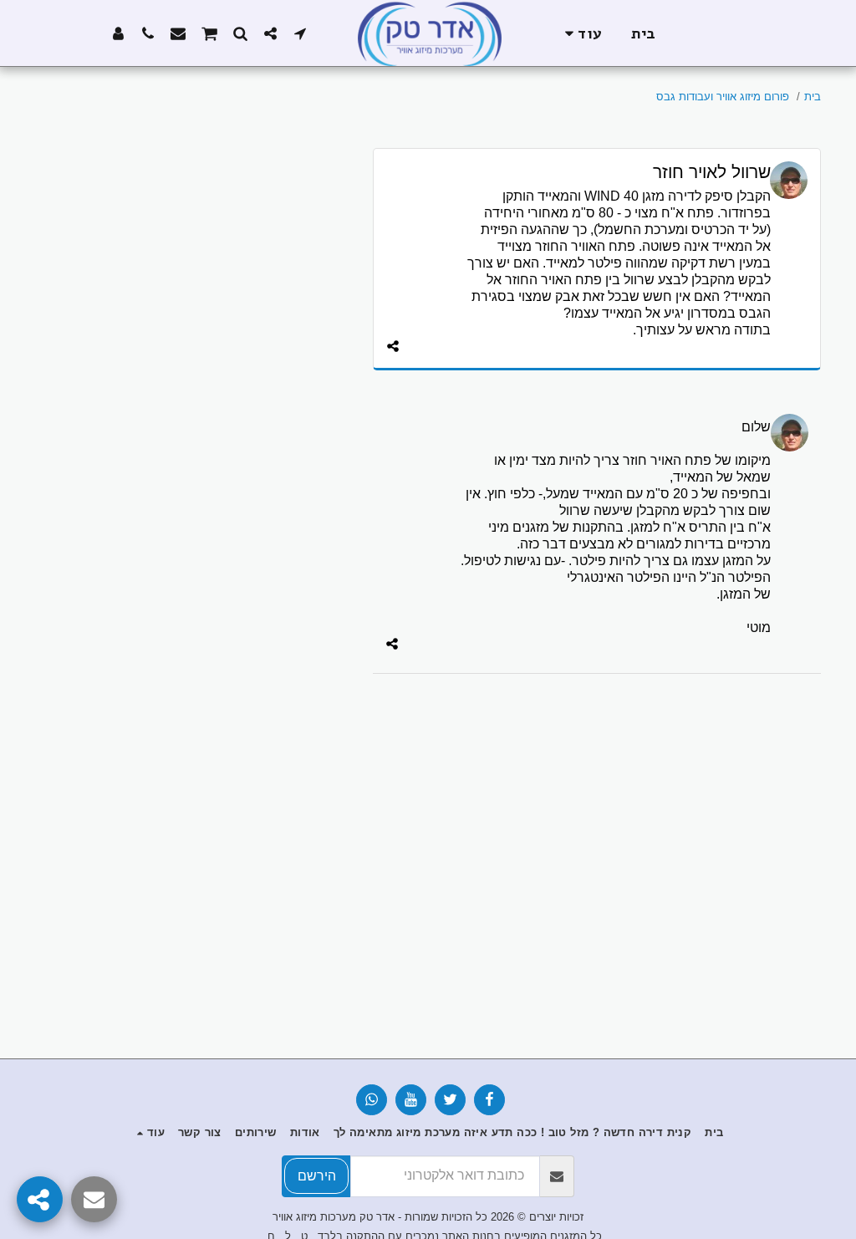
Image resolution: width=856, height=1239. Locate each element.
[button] (300, 33)
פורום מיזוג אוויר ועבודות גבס (722, 96)
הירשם (317, 1176)
